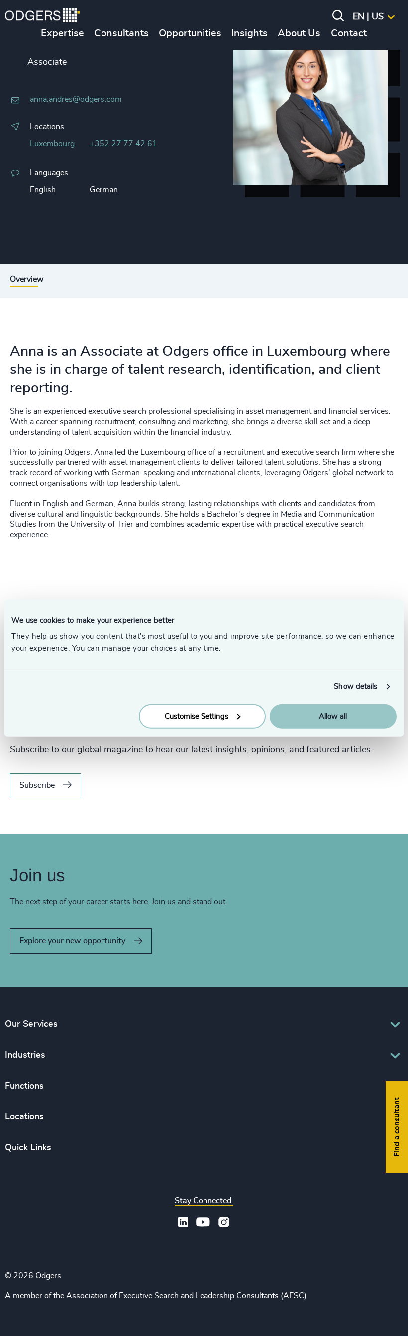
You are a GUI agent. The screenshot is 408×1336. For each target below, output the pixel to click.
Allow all (333, 716)
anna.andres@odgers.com (76, 99)
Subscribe (37, 785)
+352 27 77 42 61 (123, 144)
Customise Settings (196, 716)
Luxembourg (52, 144)
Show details (355, 686)
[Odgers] (42, 16)
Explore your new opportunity (72, 941)
